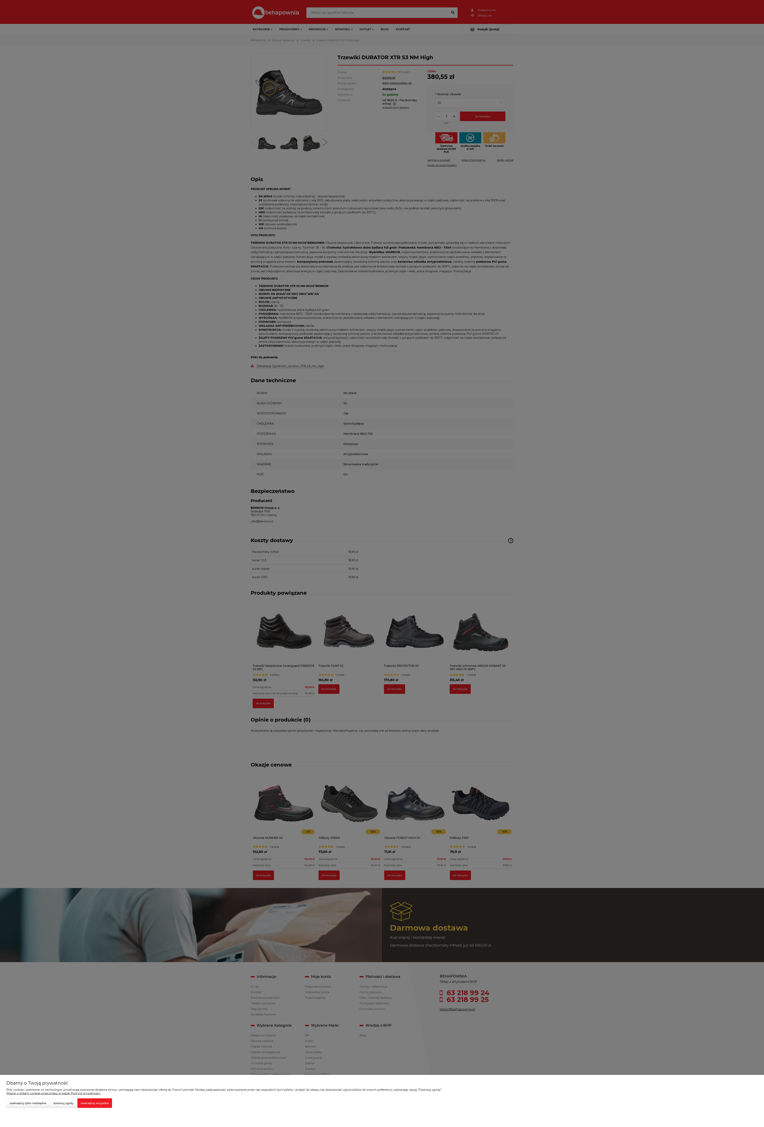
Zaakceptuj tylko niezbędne (28, 1103)
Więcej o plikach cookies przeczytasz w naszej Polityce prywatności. (53, 1093)
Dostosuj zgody (63, 1103)
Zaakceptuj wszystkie (95, 1103)
